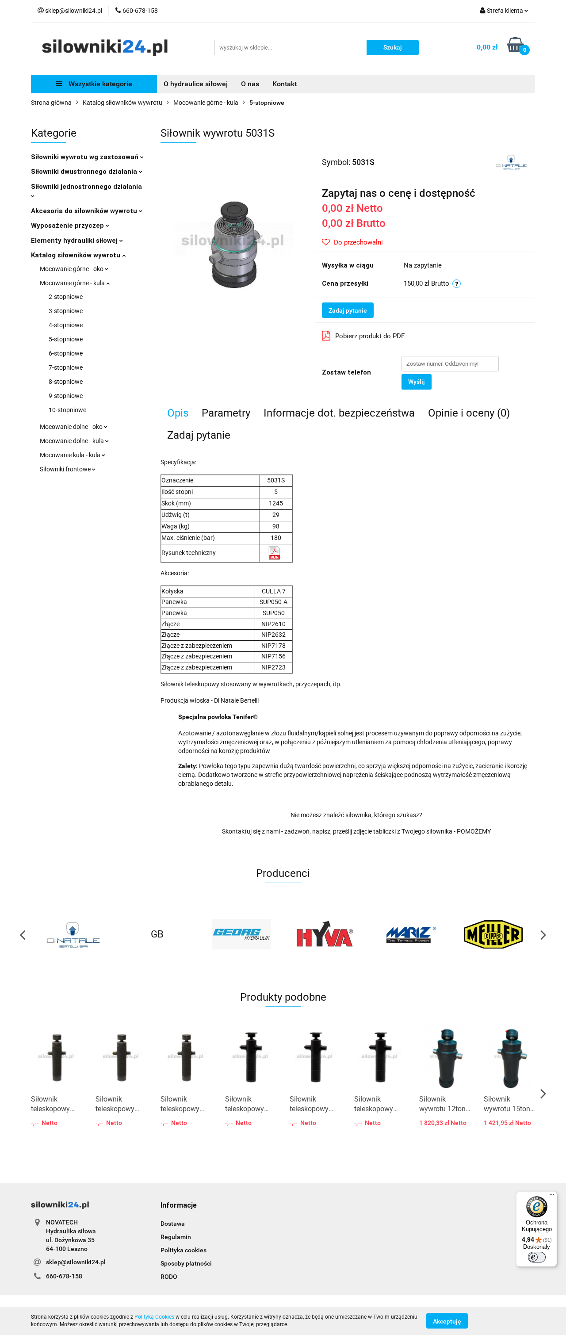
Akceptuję (447, 1320)
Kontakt (284, 84)
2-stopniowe (66, 296)
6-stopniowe (66, 353)
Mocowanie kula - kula (71, 455)
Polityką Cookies (154, 1317)
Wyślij (416, 381)
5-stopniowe (66, 339)
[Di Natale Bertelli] (511, 161)
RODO (169, 1276)
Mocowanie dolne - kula (72, 440)
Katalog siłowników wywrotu (76, 255)
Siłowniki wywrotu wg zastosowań (85, 157)
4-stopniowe (66, 325)
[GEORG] (157, 934)
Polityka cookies (184, 1250)
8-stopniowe (66, 381)
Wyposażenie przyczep (68, 226)
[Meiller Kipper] (409, 934)
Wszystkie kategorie (99, 84)
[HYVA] (241, 934)
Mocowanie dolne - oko (72, 426)
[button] (179, 1205)
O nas (250, 84)
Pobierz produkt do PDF (370, 336)
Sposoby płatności (186, 1263)
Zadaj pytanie (348, 310)
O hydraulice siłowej (196, 84)
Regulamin (176, 1236)
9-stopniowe (66, 395)
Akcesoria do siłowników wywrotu (85, 211)
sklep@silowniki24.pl (76, 1262)
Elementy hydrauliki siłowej (75, 241)
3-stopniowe (66, 310)
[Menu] (552, 1196)
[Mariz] (325, 934)
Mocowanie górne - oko (72, 268)
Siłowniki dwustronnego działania (85, 172)
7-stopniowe (66, 367)
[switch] (537, 1257)
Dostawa (173, 1223)
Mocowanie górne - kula (73, 283)
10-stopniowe (67, 409)
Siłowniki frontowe (66, 469)
